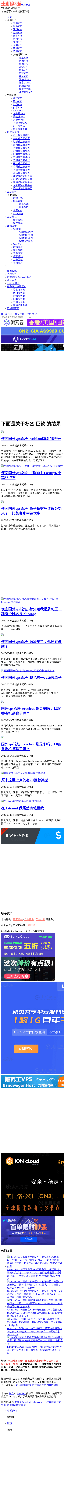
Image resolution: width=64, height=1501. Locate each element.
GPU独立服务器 (21, 138)
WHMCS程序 (26, 238)
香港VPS (17, 23)
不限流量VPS (20, 123)
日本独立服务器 (21, 154)
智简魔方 (18, 262)
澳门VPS (17, 29)
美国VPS (17, 42)
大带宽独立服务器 (22, 185)
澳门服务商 (19, 293)
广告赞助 (29, 919)
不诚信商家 (13, 308)
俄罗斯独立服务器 (22, 179)
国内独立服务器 (21, 144)
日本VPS (17, 35)
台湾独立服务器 (21, 151)
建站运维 (12, 226)
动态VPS (17, 104)
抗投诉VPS (19, 116)
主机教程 (12, 216)
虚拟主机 (18, 198)
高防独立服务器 (21, 173)
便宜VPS (17, 98)
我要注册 (19, 314)
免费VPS (17, 210)
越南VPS (23, 70)
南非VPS (23, 73)
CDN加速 (18, 213)
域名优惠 (24, 204)
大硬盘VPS (19, 119)
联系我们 (51, 1402)
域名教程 (24, 207)
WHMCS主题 (26, 235)
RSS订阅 (11, 1405)
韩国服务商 (19, 302)
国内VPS (17, 26)
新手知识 (18, 220)
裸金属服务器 (20, 129)
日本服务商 (19, 299)
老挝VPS (23, 67)
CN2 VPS (18, 110)
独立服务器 (13, 132)
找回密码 (32, 314)
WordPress (18, 244)
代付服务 (12, 274)
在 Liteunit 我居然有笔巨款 (22, 808)
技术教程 (18, 250)
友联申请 (21, 1405)
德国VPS (17, 48)
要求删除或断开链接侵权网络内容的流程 (36, 1385)
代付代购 (40, 919)
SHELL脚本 (13, 283)
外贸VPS (17, 107)
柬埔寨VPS (25, 85)
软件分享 (18, 223)
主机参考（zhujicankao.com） (29, 1402)
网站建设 (18, 247)
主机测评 (12, 191)
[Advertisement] (32, 385)
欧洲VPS (17, 51)
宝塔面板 (18, 259)
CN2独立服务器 (21, 135)
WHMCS (17, 229)
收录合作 (12, 280)
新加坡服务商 (20, 305)
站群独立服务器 (21, 141)
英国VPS (17, 45)
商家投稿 (12, 271)
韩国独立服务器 (21, 157)
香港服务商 (19, 289)
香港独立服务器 (21, 148)
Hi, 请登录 (6, 314)
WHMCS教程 (26, 232)
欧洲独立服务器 (21, 166)
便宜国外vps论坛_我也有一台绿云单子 (31, 678)
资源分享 (18, 253)
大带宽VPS (19, 113)
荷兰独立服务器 (21, 163)
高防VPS (17, 101)
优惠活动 (18, 256)
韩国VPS (17, 39)
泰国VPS (23, 60)
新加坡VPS (25, 79)
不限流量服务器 (21, 169)
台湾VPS (17, 32)
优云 (11, 1393)
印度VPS (23, 57)
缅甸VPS (23, 64)
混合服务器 (19, 126)
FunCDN (21, 1393)
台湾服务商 (19, 296)
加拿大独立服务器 (22, 176)
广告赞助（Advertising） (19, 277)
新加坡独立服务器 (22, 182)
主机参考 (26, 5)
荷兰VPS (23, 76)
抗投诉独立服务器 (22, 188)
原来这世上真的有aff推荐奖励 (24, 780)
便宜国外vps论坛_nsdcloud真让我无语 (31, 439)
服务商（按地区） (16, 286)
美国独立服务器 (21, 160)
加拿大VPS (25, 82)
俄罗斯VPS (25, 89)
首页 (9, 17)
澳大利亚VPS (26, 92)
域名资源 (18, 201)
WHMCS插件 (26, 241)
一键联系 (30, 925)
